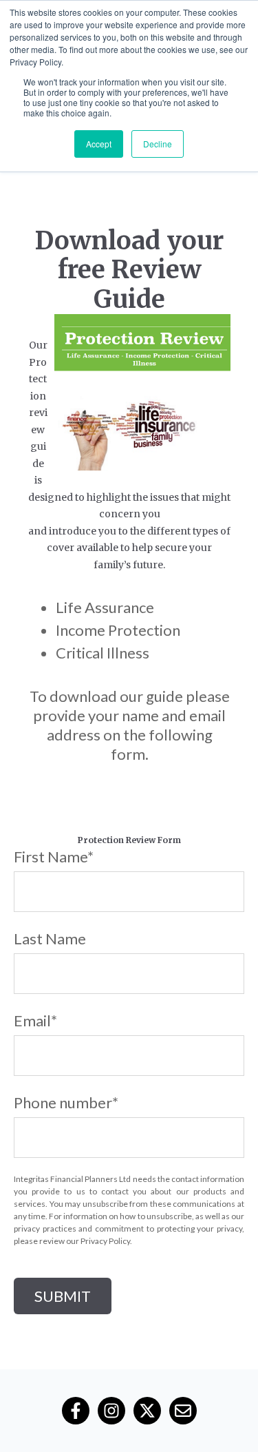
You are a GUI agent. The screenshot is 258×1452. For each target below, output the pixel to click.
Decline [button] (157, 143)
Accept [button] (98, 143)
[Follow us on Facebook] (75, 1410)
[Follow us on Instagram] (111, 1410)
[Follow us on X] (147, 1410)
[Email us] (183, 1410)
